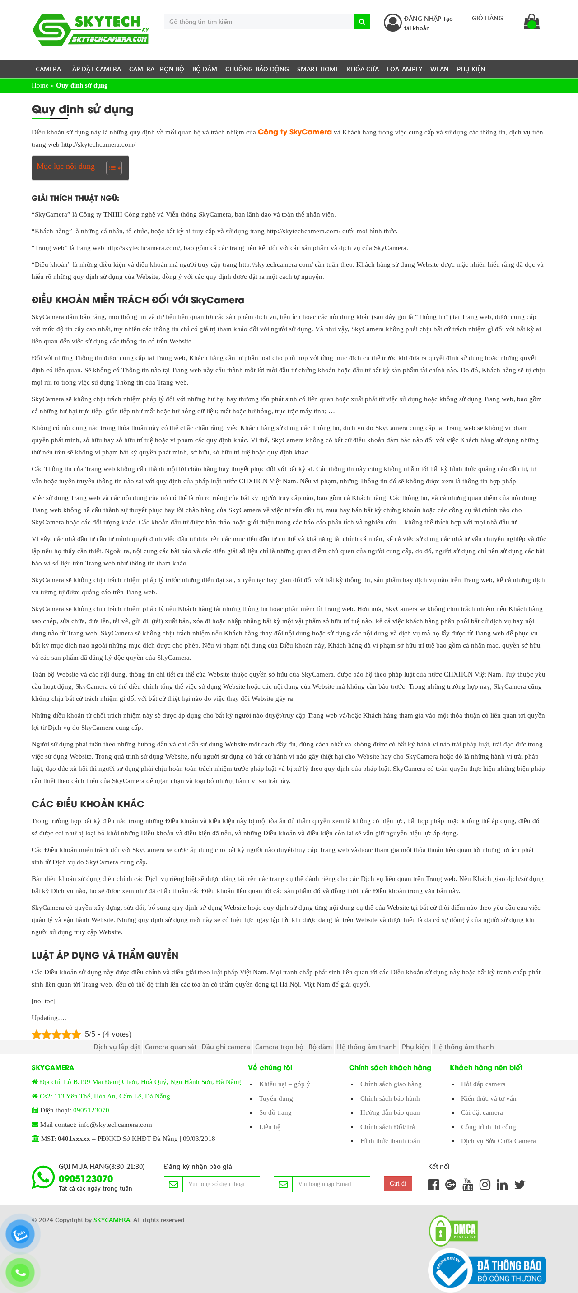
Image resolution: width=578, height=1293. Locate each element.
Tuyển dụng (276, 1098)
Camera (48, 69)
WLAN (439, 69)
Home (40, 85)
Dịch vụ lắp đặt (116, 1046)
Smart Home (318, 69)
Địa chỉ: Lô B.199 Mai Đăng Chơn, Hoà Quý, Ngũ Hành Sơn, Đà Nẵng (140, 1081)
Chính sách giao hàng (391, 1084)
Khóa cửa (363, 69)
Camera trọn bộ (156, 69)
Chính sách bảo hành (390, 1098)
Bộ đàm (204, 69)
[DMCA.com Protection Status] (450, 1231)
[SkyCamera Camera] (91, 30)
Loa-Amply (404, 69)
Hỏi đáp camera (483, 1084)
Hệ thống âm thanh (367, 1046)
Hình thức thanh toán (390, 1141)
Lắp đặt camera (95, 69)
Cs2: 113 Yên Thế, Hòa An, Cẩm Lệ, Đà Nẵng (105, 1096)
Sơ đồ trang (275, 1112)
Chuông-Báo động (257, 69)
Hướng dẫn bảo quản (390, 1112)
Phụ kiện (471, 69)
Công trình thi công (488, 1127)
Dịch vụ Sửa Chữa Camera (498, 1141)
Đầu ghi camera (225, 1046)
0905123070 (91, 1110)
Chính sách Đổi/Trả (387, 1127)
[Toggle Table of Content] (109, 168)
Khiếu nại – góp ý (284, 1084)
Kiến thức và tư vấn (489, 1098)
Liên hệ (269, 1127)
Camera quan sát (170, 1046)
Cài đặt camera (482, 1112)
